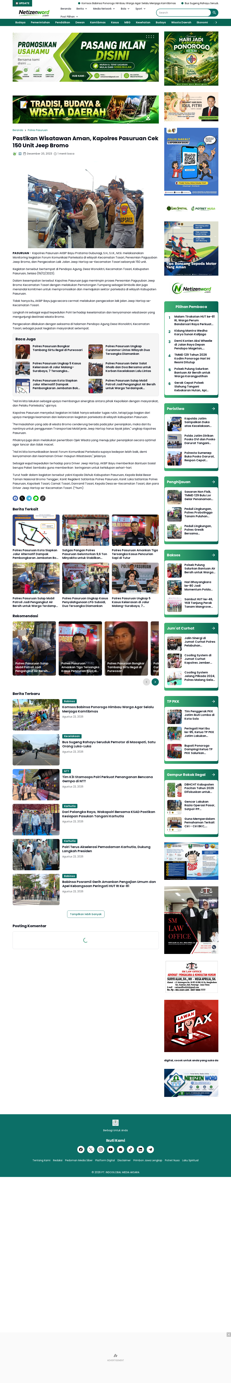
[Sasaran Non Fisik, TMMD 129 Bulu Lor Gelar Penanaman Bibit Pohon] (174, 497)
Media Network (102, 8)
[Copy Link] (42, 498)
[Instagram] (100, 1149)
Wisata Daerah (181, 22)
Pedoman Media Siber (79, 1160)
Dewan (80, 22)
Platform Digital (105, 1160)
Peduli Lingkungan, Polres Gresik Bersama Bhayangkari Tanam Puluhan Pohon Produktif (199, 530)
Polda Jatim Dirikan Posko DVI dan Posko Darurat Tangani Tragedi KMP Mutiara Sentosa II (199, 439)
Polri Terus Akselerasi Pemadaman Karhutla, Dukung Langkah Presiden (106, 849)
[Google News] (120, 1149)
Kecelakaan (72, 736)
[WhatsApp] (36, 498)
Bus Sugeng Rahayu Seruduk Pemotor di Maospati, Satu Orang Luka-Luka (171, 3)
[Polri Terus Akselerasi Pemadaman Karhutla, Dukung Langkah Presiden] (36, 854)
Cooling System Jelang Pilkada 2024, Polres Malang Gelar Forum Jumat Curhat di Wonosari (199, 676)
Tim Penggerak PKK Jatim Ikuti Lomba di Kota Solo (199, 715)
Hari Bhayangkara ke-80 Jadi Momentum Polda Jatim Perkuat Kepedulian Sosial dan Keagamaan (197, 586)
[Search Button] (214, 12)
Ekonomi (202, 22)
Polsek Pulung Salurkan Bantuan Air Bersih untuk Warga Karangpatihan (192, 372)
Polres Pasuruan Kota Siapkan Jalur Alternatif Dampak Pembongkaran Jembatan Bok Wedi (55, 384)
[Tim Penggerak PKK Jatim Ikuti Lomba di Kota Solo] (174, 717)
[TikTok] (130, 1149)
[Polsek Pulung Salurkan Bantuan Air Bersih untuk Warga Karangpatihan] (174, 570)
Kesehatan (143, 22)
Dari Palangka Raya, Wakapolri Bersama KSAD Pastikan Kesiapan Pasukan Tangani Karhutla (108, 814)
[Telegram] (29, 498)
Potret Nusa (172, 1160)
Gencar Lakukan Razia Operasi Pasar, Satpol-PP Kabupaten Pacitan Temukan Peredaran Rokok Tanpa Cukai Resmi (199, 805)
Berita (80, 8)
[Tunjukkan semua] (213, 408)
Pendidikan (62, 22)
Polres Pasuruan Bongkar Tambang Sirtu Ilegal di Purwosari (57, 348)
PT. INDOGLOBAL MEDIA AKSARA (120, 1172)
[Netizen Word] (34, 12)
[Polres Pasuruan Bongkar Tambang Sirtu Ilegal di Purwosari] (23, 351)
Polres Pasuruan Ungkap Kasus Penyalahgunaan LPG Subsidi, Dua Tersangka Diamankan (85, 602)
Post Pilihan (68, 16)
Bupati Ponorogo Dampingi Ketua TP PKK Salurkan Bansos (198, 749)
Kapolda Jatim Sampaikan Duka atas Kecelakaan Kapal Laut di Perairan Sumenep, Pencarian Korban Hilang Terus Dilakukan (198, 422)
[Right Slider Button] (214, 22)
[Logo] (115, 1123)
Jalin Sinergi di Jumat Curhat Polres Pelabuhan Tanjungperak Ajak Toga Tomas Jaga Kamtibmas (199, 642)
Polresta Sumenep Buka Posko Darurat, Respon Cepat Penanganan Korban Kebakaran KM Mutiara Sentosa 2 (199, 456)
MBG (127, 22)
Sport (139, 8)
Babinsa (69, 701)
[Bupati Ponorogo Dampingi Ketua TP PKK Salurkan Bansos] (174, 751)
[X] (22, 498)
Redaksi (57, 1160)
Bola (123, 8)
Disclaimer (124, 1160)
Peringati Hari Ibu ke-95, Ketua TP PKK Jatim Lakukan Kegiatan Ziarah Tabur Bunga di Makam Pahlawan (199, 732)
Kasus (115, 22)
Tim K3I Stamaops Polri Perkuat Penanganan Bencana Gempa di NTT (107, 779)
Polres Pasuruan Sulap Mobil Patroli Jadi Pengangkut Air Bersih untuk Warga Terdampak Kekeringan (131, 384)
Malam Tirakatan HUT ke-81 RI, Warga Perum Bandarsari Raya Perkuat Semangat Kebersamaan (194, 320)
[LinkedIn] (140, 1149)
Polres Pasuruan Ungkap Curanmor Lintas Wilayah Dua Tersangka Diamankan (128, 350)
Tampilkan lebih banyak (86, 914)
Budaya (20, 22)
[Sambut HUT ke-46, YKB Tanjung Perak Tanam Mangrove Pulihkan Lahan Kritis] (174, 605)
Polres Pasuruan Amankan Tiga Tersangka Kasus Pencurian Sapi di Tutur (135, 554)
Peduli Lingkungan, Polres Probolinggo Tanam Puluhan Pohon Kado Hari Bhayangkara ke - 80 (198, 512)
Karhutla (70, 806)
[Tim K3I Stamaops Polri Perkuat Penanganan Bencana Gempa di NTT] (36, 784)
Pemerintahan (40, 22)
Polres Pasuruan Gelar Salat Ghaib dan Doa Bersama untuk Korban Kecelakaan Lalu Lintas (128, 367)
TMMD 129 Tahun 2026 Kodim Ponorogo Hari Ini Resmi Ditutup (192, 358)
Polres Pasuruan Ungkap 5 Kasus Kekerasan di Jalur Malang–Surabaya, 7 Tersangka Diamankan (57, 367)
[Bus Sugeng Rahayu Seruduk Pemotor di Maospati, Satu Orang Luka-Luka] (36, 749)
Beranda (66, 8)
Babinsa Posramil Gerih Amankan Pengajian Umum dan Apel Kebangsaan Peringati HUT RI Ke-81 (109, 884)
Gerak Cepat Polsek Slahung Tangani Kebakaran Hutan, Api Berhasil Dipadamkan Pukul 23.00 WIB (194, 386)
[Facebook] (15, 498)
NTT (66, 771)
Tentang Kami (41, 1160)
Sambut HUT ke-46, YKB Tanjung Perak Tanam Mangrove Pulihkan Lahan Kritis (199, 603)
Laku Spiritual (190, 1160)
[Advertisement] (115, 1357)
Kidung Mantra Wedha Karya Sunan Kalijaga (190, 333)
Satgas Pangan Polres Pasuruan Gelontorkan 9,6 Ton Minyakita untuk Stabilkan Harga (84, 554)
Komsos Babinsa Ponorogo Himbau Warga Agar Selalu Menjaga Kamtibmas (69, 3)
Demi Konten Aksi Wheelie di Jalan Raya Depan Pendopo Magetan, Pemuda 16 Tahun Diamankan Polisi (193, 344)
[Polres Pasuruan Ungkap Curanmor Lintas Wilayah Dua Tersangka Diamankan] (95, 351)
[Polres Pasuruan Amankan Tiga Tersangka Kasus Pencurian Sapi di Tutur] (135, 530)
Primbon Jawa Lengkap (147, 1160)
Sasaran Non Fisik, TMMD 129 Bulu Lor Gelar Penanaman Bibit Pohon (197, 495)
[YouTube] (110, 1149)
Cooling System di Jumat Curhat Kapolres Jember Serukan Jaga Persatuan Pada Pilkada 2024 (197, 659)
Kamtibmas (98, 22)
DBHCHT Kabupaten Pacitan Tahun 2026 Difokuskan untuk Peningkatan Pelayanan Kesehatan (199, 788)
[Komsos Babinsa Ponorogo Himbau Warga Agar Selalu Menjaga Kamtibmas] (36, 714)
